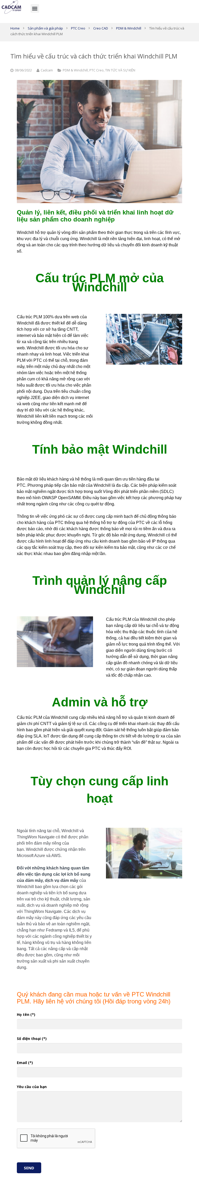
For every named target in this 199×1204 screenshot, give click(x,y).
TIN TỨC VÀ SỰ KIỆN (120, 70)
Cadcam (47, 70)
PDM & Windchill (128, 28)
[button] (35, 8)
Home (15, 28)
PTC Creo (78, 28)
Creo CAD (100, 28)
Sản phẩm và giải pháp (45, 28)
